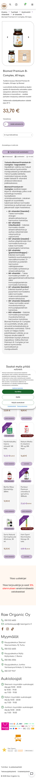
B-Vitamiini (17, 14)
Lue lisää (26, 464)
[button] (32, 4)
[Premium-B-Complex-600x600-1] (18, 37)
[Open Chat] (31, 774)
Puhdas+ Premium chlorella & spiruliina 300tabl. (25, 491)
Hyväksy (18, 392)
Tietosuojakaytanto (22, 406)
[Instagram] (7, 628)
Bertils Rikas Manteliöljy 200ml (9, 489)
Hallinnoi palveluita (17, 388)
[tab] (18, 152)
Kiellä (18, 397)
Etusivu (4, 12)
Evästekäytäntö (12, 406)
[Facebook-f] (2, 628)
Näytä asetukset (18, 403)
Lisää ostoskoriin (16, 124)
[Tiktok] (12, 628)
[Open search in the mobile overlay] (10, 4)
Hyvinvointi (26, 12)
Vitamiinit (5, 14)
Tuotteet (14, 12)
